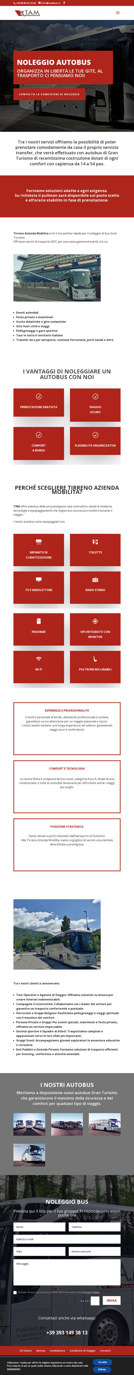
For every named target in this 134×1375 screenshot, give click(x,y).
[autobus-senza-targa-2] (67, 1134)
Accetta (102, 1362)
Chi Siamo (26, 1350)
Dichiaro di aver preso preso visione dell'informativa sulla (59, 1292)
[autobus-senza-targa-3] (105, 1134)
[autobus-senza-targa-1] (29, 1134)
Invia (112, 1300)
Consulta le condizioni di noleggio (49, 94)
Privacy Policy (91, 1292)
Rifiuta (102, 1369)
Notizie (40, 1350)
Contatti (105, 1350)
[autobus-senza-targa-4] (29, 1165)
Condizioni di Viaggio (82, 1350)
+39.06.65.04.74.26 (26, 3)
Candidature (57, 1350)
